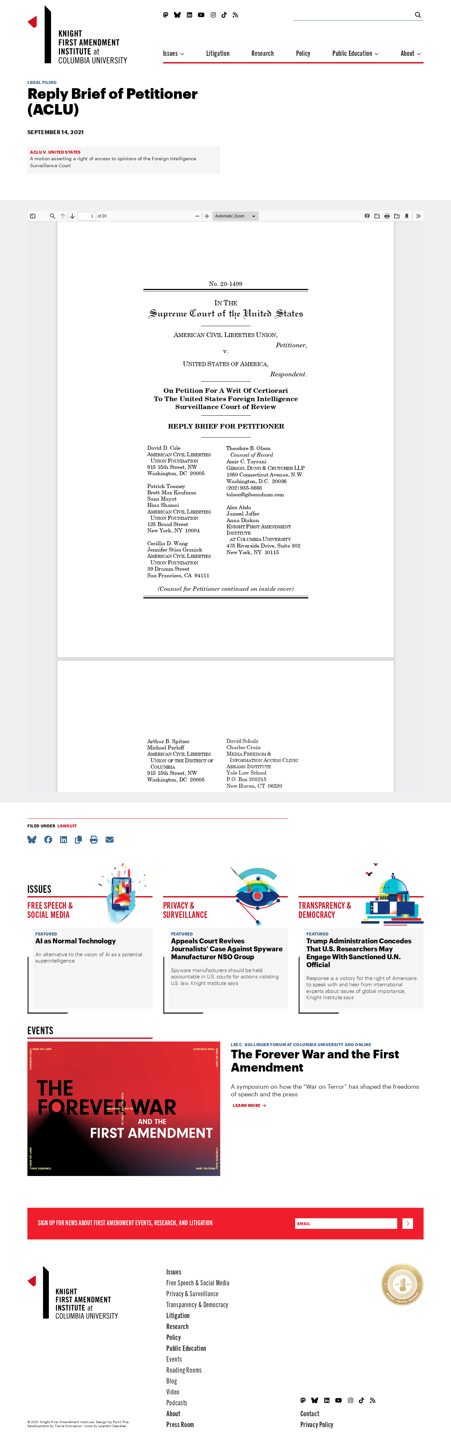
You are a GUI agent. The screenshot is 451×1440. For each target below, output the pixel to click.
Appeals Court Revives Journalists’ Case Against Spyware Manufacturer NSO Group (227, 949)
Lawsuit (67, 825)
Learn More (246, 1105)
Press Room (180, 1424)
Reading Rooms (184, 1369)
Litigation (218, 52)
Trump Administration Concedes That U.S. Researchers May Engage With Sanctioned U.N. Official (358, 952)
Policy (303, 52)
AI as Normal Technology (75, 941)
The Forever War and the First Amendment (315, 1060)
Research (263, 52)
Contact (310, 1413)
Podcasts (177, 1402)
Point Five (121, 1422)
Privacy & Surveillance (185, 909)
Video (172, 1391)
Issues (171, 52)
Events (174, 1358)
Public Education (352, 52)
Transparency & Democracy (325, 909)
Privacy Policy (316, 1424)
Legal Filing (41, 82)
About (408, 52)
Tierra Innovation (68, 1426)
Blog (171, 1380)
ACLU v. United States (55, 152)
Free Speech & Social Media (50, 909)
